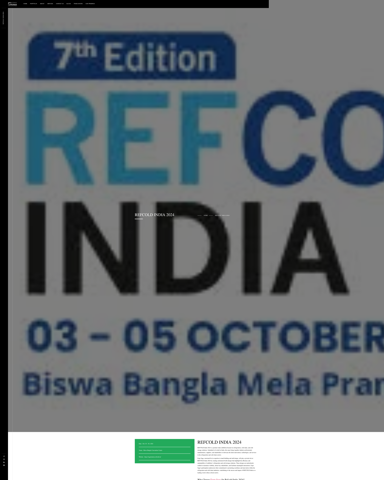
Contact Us (60, 3)
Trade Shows (78, 3)
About (42, 3)
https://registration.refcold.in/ (152, 457)
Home (25, 3)
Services (50, 3)
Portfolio (33, 3)
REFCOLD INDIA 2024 (222, 215)
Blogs (69, 3)
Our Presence (90, 3)
